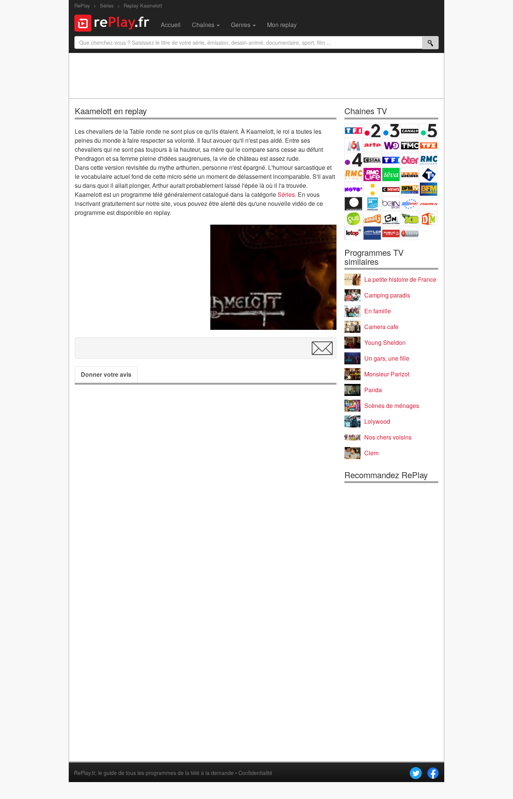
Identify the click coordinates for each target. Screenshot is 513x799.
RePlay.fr (84, 772)
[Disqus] (205, 495)
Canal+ (410, 130)
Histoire (410, 233)
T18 (428, 174)
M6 (353, 145)
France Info (372, 189)
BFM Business (428, 189)
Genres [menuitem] (241, 24)
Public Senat (391, 233)
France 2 (372, 130)
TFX (428, 145)
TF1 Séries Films (391, 160)
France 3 (391, 130)
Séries (286, 194)
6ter (410, 160)
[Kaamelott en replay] (273, 277)
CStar (372, 159)
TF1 (353, 130)
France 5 (428, 130)
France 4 (353, 160)
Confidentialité (255, 772)
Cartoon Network (391, 218)
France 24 (372, 204)
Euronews (353, 204)
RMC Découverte (428, 160)
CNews (391, 189)
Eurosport (410, 204)
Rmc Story (353, 174)
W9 (391, 145)
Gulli (353, 218)
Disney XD (410, 218)
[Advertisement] (256, 75)
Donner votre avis (106, 374)
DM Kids (428, 218)
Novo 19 (353, 189)
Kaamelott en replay (111, 110)
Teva (391, 174)
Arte (372, 145)
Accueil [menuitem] (171, 24)
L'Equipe (428, 204)
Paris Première (410, 174)
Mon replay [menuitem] (282, 24)
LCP (372, 233)
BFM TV (410, 189)
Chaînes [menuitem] (204, 24)
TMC (410, 145)
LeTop (353, 233)
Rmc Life (372, 174)
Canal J (372, 218)
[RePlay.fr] (114, 22)
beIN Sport (391, 204)
